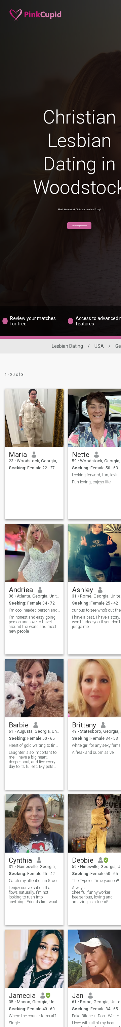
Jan (77, 996)
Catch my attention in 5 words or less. (34, 880)
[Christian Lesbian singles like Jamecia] (34, 959)
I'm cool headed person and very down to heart (34, 610)
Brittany (84, 725)
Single (14, 1023)
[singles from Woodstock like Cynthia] (34, 823)
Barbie (19, 725)
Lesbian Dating (67, 346)
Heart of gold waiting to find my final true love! (34, 745)
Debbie (82, 860)
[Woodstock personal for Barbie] (34, 688)
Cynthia (20, 860)
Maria (18, 455)
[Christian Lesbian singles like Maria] (34, 418)
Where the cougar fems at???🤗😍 (34, 1016)
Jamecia (22, 996)
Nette (80, 455)
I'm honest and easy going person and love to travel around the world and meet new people (32, 624)
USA (99, 346)
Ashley (82, 590)
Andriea (21, 590)
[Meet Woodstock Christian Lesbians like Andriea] (34, 553)
